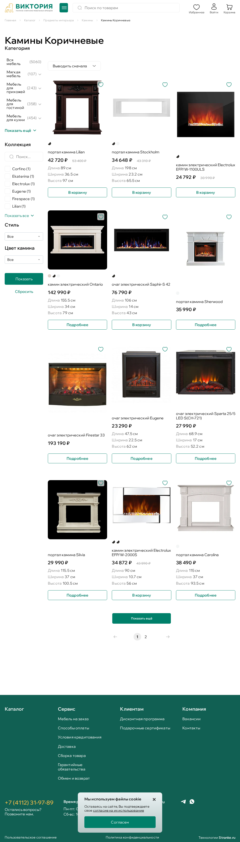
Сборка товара (72, 755)
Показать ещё (141, 618)
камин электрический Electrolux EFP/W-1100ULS (205, 167)
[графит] (54, 275)
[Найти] (80, 8)
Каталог (14, 709)
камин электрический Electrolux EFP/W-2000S (141, 552)
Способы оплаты (73, 728)
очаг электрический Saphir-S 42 (141, 284)
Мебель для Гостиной (15, 103)
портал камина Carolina (197, 555)
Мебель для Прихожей (16, 88)
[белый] (118, 143)
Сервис (66, 709)
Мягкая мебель (13, 74)
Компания (194, 709)
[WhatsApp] (192, 802)
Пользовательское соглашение (30, 837)
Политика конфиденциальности (132, 837)
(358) (32, 104)
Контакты (191, 728)
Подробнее (77, 324)
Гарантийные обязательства (71, 767)
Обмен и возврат (74, 778)
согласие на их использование (118, 810)
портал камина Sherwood (199, 301)
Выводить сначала (70, 66)
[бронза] (113, 541)
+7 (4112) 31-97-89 (29, 802)
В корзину (77, 192)
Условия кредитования (79, 737)
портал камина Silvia (66, 555)
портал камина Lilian (66, 152)
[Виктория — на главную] (29, 8)
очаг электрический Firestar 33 (76, 435)
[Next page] (168, 636)
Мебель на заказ (73, 719)
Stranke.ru (227, 837)
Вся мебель (13, 61)
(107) (32, 74)
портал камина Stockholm (135, 152)
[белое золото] (49, 275)
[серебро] (118, 541)
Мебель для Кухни (16, 118)
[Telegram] (183, 802)
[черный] (113, 143)
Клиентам (131, 709)
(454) (32, 118)
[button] (196, 8)
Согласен (120, 822)
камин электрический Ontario (75, 284)
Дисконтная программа (142, 719)
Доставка (67, 746)
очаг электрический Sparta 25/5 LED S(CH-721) (205, 415)
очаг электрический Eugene (138, 418)
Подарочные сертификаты (145, 728)
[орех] (49, 143)
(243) (32, 88)
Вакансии (191, 719)
